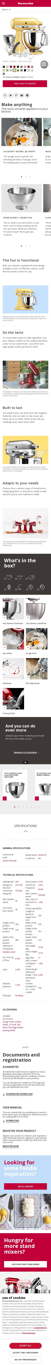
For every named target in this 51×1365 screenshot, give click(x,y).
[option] (21, 145)
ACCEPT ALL (25, 1346)
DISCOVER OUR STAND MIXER (25, 1264)
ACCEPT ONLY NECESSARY (25, 1353)
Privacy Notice (28, 1333)
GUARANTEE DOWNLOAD (19, 1093)
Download (12, 1120)
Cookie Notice (40, 1327)
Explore (5, 9)
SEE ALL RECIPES (25, 1186)
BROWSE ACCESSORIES (25, 752)
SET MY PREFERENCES (25, 1360)
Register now (11, 1146)
